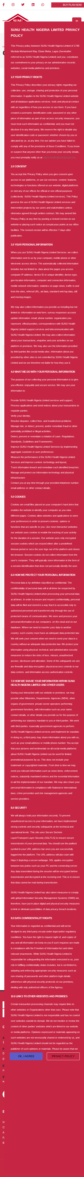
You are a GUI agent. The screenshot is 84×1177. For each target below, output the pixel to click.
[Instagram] (13, 4)
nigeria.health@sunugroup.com (59, 157)
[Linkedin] (33, 4)
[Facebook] (4, 4)
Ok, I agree (26, 1056)
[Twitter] (23, 4)
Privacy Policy (63, 1056)
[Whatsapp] (43, 4)
